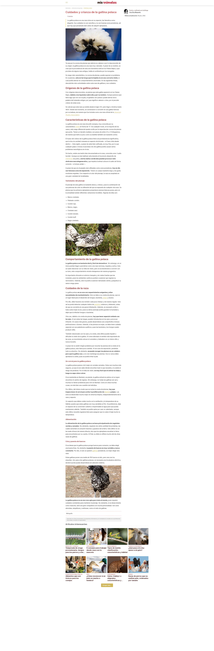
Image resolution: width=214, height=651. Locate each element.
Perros (130, 574)
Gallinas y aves (88, 8)
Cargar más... (107, 585)
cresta (77, 127)
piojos (105, 298)
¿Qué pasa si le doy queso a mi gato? (136, 549)
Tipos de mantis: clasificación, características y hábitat (117, 550)
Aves (88, 574)
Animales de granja (77, 8)
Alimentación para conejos (74, 574)
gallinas (95, 451)
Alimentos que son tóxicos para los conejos (73, 578)
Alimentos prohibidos (135, 546)
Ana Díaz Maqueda (135, 12)
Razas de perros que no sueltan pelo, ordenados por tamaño (138, 578)
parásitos (97, 304)
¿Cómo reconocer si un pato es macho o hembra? (96, 578)
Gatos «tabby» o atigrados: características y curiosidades (114, 578)
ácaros (107, 392)
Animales (68, 8)
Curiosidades (90, 546)
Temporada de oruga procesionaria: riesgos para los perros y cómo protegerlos (75, 550)
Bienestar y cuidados (72, 546)
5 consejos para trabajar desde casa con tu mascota (96, 550)
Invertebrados (111, 546)
